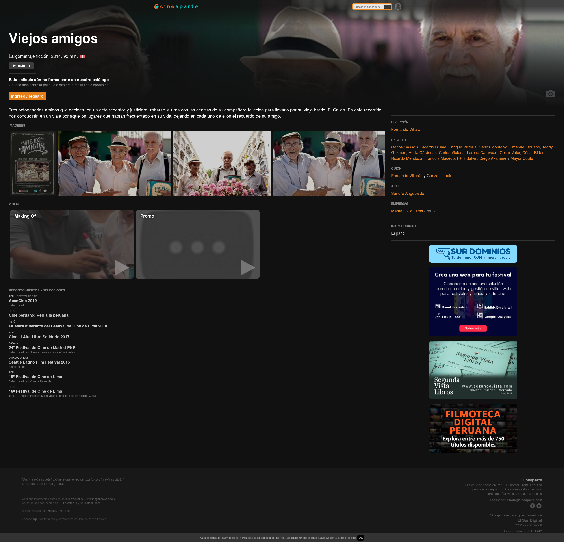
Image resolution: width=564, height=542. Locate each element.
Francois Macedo (440, 158)
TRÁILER (23, 66)
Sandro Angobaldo (407, 193)
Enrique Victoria (463, 147)
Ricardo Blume (433, 147)
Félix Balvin (467, 158)
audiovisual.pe (74, 499)
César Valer (510, 152)
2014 (56, 56)
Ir (387, 7)
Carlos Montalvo (493, 147)
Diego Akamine (492, 158)
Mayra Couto (521, 158)
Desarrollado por (523, 531)
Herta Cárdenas (422, 152)
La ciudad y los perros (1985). (43, 483)
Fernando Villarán (407, 129)
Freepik (52, 511)
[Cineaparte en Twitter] (539, 506)
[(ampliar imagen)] (33, 163)
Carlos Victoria (452, 152)
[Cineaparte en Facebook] (532, 506)
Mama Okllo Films (407, 210)
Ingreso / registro (27, 96)
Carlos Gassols (404, 147)
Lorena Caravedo (482, 152)
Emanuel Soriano (525, 147)
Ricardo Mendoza (406, 158)
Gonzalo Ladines (441, 175)
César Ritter (532, 152)
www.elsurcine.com (528, 524)
